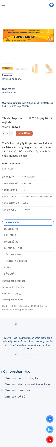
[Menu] (3, 4)
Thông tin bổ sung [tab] (11, 163)
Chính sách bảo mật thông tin (21, 378)
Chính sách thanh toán (17, 390)
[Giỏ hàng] (51, 5)
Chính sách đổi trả (15, 396)
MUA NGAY (24, 133)
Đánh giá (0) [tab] (7, 169)
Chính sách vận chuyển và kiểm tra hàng (27, 384)
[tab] (28, 223)
